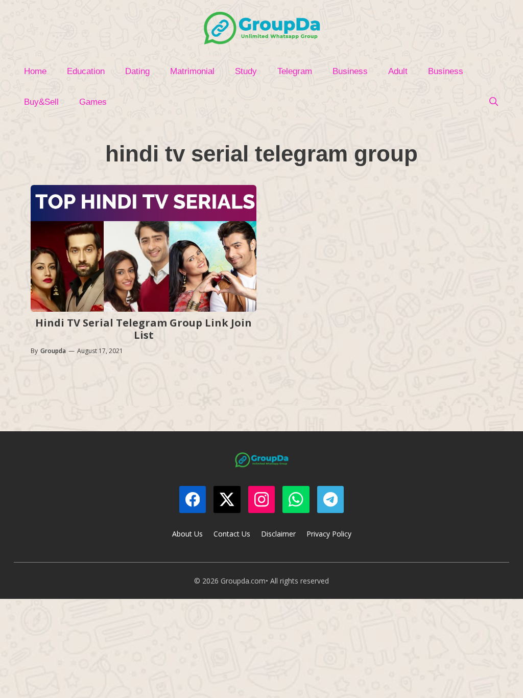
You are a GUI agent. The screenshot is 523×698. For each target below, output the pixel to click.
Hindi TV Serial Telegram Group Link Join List (143, 329)
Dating (137, 71)
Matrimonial (192, 71)
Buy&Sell (41, 102)
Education (86, 71)
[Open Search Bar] (493, 102)
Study (246, 71)
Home (35, 71)
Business (350, 71)
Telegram (294, 71)
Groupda (53, 350)
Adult (398, 71)
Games (93, 102)
